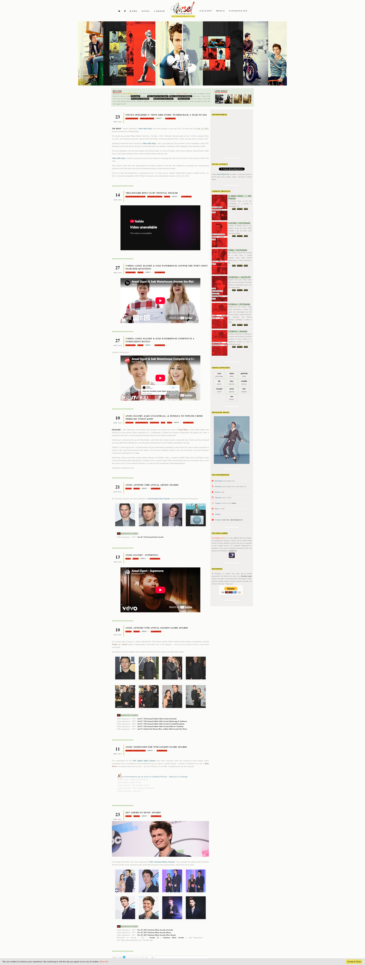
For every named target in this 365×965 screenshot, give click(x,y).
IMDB (234, 208)
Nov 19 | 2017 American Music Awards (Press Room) (156, 935)
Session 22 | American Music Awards (167, 938)
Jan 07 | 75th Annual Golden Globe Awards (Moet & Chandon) (160, 726)
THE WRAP (116, 129)
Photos (240, 208)
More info (104, 961)
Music (128, 558)
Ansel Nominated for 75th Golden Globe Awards (156, 746)
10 (146, 958)
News (246, 208)
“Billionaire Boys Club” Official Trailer (151, 192)
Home (134, 11)
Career (159, 11)
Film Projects (131, 118)
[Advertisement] (233, 136)
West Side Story (147, 118)
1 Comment (155, 488)
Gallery (206, 11)
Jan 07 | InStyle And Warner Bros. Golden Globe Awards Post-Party (162, 729)
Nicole (234, 503)
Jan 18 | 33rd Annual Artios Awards (150, 537)
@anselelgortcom (237, 520)
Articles (129, 422)
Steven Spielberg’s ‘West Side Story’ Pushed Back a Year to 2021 (166, 114)
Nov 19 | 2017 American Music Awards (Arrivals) (155, 930)
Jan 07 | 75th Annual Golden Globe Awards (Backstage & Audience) (162, 721)
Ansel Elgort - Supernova (141, 554)
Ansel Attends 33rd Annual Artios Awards (152, 484)
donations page (246, 576)
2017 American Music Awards (143, 812)
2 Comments (160, 345)
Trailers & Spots (154, 196)
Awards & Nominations (135, 750)
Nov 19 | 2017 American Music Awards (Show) (154, 933)
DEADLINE (116, 430)
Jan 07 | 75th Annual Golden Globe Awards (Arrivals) (157, 719)
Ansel (146, 11)
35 (153, 958)
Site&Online (238, 11)
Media (220, 11)
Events (128, 488)
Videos (167, 196)
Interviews (130, 272)
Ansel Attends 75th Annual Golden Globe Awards (156, 627)
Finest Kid (154, 422)
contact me (233, 551)
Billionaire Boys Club (135, 196)
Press (169, 422)
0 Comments (170, 118)
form (227, 520)
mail (223, 520)
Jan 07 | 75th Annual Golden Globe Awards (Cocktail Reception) (160, 724)
